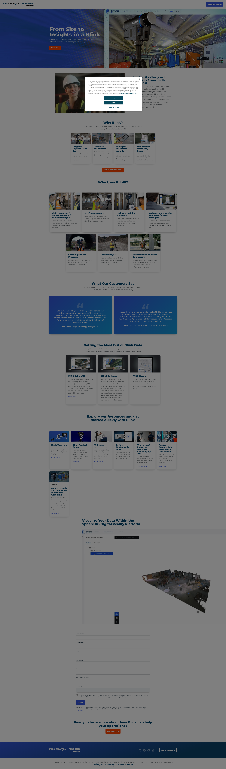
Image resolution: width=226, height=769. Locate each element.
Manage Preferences (113, 107)
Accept (113, 98)
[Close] (140, 79)
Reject (113, 102)
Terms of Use (133, 93)
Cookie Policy (124, 93)
